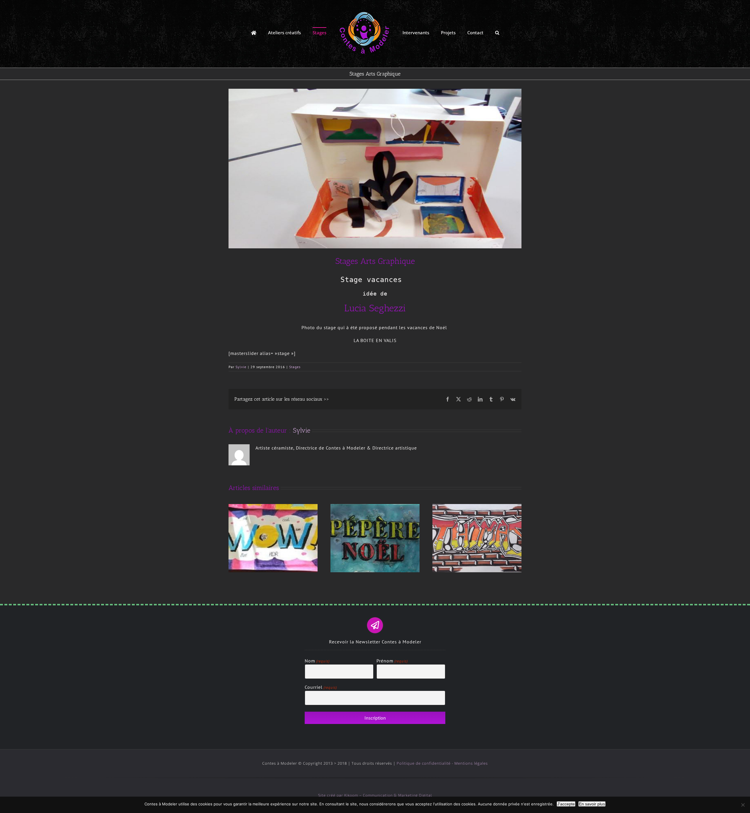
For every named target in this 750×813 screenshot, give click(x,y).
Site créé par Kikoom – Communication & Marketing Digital (375, 795)
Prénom (392, 661)
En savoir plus (592, 804)
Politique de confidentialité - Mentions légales (442, 763)
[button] (478, 32)
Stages (295, 367)
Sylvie (241, 367)
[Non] (743, 805)
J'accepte (566, 804)
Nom (317, 661)
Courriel (321, 687)
